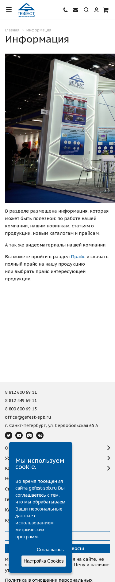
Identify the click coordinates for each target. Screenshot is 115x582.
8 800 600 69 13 (21, 409)
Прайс (78, 256)
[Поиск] (86, 10)
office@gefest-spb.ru (28, 417)
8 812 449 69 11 (21, 400)
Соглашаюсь (50, 549)
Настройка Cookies (44, 561)
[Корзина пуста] (106, 9)
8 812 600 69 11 (21, 392)
